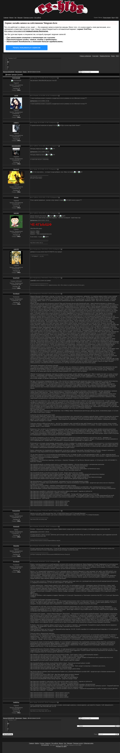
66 (7, 66)
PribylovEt (16, 526)
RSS (117, 17)
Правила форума (105, 56)
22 (59, 213)
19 (59, 146)
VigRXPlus (16, 702)
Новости (47, 743)
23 (61, 249)
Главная (6, 17)
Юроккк (16, 197)
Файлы (37, 743)
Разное (25, 71)
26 (61, 510)
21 (59, 197)
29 (59, 561)
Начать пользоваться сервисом (26, 48)
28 (59, 545)
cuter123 (16, 249)
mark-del (16, 213)
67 (7, 68)
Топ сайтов (37, 17)
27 (59, 526)
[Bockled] (16, 169)
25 (61, 293)
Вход (113, 17)
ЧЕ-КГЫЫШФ (16, 78)
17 (59, 95)
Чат (15, 17)
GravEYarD (16, 278)
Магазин (20, 17)
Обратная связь (88, 743)
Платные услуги (28, 17)
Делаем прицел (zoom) (34, 71)
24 (61, 278)
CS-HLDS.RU (45, 745)
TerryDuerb (16, 293)
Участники (95, 56)
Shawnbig (16, 545)
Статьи (42, 743)
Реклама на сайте (61, 746)
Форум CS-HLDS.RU (8, 71)
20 (58, 169)
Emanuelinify (16, 510)
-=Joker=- (16, 122)
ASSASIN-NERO (16, 146)
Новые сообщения (85, 56)
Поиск (113, 56)
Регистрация (107, 17)
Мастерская (18, 71)
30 (58, 702)
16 (58, 78)
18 (58, 122)
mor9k (16, 95)
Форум (11, 17)
